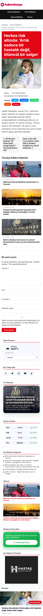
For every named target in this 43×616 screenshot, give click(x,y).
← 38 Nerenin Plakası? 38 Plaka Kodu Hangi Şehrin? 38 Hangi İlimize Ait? (10, 144)
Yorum (5, 268)
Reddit (8, 104)
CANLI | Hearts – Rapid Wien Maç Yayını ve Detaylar (20, 473)
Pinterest (16, 104)
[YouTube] (25, 373)
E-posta (6, 299)
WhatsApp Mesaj (22, 542)
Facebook (24, 100)
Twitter (15, 100)
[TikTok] (31, 373)
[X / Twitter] (12, 373)
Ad (4, 290)
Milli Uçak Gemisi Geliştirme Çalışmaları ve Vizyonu (20, 457)
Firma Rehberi (30, 12)
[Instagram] (18, 373)
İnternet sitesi (7, 308)
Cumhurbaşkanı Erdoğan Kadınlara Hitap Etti (20, 469)
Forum (29, 17)
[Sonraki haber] (36, 389)
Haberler (5, 25)
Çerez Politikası (17, 17)
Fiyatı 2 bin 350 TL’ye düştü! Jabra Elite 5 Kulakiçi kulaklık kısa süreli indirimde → (31, 143)
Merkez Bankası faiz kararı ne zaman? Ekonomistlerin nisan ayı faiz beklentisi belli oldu (22, 466)
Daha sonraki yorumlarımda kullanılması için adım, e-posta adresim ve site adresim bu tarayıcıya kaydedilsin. (21, 322)
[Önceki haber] (31, 389)
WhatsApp (34, 100)
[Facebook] (5, 373)
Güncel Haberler (13, 12)
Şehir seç (9, 353)
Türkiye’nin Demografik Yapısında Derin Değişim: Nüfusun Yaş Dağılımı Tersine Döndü (22, 461)
